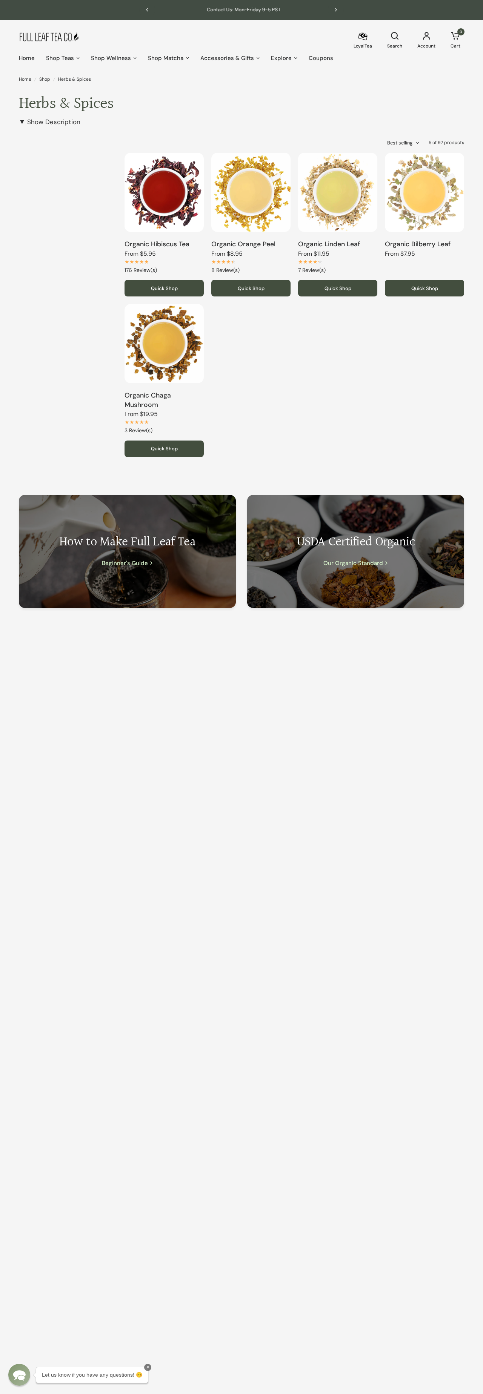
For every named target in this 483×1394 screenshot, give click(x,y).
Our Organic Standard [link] (353, 563)
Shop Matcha (165, 58)
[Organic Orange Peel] (251, 192)
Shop (44, 79)
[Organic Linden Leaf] (337, 192)
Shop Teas (60, 58)
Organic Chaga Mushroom (148, 400)
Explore (281, 58)
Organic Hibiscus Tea (157, 244)
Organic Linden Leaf (329, 244)
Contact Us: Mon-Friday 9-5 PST (241, 9)
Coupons (321, 58)
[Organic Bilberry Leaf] (424, 192)
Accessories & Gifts (227, 58)
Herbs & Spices (74, 79)
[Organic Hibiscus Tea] (164, 192)
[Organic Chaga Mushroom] (164, 343)
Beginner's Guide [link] (125, 563)
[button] (19, 1375)
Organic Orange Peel (243, 244)
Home (27, 58)
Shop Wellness (111, 58)
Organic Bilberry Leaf (418, 244)
